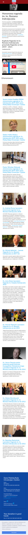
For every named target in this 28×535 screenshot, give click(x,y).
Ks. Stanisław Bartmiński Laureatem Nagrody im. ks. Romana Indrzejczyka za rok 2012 (14, 442)
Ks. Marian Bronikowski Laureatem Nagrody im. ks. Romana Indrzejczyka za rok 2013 (14, 399)
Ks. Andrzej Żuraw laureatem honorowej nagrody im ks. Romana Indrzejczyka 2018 (12, 209)
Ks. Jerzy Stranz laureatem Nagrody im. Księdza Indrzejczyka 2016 (14, 282)
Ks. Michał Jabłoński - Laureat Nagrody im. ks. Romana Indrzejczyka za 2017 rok (13, 252)
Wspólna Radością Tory (7, 53)
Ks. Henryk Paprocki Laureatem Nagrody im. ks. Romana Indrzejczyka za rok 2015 (13, 326)
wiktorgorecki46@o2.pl (11, 496)
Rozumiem (14, 532)
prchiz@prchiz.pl (7, 498)
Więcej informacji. (6, 529)
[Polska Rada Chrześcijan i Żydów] (14, 3)
